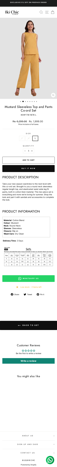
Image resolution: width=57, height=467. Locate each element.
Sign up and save (27, 444)
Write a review (28, 360)
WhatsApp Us (31, 278)
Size (28, 133)
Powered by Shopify (28, 465)
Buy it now (28, 168)
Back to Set (30, 325)
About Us (27, 436)
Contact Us (28, 453)
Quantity (28, 146)
